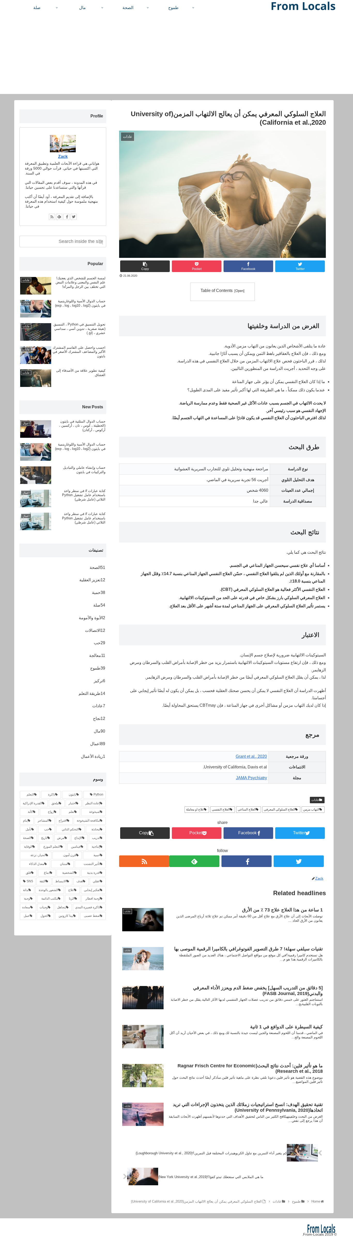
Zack (63, 156)
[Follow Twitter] (299, 861)
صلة (99, 605)
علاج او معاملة (195, 809)
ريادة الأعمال (93, 756)
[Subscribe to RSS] (144, 861)
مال (99, 731)
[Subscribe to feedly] (194, 861)
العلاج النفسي (221, 809)
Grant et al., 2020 (251, 756)
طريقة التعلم (92, 693)
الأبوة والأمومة (92, 618)
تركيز (99, 681)
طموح (97, 668)
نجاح (99, 718)
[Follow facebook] (246, 861)
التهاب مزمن (311, 809)
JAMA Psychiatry (251, 778)
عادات (315, 800)
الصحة (97, 567)
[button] (101, 242)
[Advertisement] (176, 58)
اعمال (97, 744)
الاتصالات (95, 630)
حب (99, 643)
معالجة (97, 655)
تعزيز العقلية (92, 580)
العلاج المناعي (247, 809)
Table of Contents (217, 290)
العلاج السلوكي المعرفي (279, 809)
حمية (98, 592)
